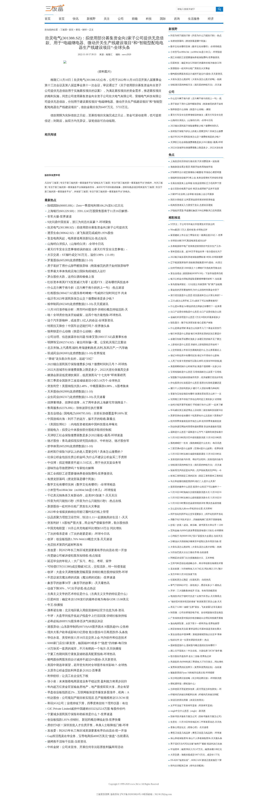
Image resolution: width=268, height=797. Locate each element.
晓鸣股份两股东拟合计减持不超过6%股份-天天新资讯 (81, 659)
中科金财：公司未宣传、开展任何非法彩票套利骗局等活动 (85, 747)
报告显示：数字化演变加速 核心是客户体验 (191, 322)
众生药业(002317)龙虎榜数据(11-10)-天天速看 (76, 396)
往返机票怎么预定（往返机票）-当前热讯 (190, 579)
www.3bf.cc (135, 784)
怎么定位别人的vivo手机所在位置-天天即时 (191, 508)
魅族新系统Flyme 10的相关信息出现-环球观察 (192, 672)
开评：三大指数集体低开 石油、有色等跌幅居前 (193, 590)
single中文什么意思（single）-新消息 (187, 711)
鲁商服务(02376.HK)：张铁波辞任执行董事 (74, 407)
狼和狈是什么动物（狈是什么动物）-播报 (74, 331)
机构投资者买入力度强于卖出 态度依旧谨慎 (191, 205)
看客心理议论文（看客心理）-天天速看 (189, 727)
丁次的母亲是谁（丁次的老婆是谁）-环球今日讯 (78, 533)
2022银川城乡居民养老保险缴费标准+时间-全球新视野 (196, 257)
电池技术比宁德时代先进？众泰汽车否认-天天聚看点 (196, 596)
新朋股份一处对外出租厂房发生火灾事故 (73, 506)
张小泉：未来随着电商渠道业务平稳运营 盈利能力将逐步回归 (87, 681)
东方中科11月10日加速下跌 (183, 574)
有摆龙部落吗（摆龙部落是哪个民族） (72, 479)
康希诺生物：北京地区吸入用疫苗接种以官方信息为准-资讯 (85, 610)
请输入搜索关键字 (186, 9)
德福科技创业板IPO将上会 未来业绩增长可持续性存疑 (196, 177)
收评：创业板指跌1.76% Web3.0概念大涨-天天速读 (79, 539)
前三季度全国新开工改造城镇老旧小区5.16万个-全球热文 (84, 380)
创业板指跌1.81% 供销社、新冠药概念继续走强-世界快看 (84, 719)
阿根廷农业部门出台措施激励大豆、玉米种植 (192, 558)
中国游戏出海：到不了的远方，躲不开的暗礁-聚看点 (81, 418)
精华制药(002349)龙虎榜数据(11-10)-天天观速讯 (77, 304)
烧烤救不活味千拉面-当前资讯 (66, 741)
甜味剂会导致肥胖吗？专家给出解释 (70, 468)
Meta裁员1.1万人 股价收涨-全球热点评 (188, 229)
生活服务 (194, 18)
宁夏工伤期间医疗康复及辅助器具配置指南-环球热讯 (81, 654)
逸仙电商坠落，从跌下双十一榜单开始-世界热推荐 (194, 623)
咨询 (177, 18)
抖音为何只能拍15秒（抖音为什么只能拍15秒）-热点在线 (84, 500)
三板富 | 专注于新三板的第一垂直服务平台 (62, 9)
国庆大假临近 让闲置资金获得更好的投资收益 (192, 199)
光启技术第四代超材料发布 (64, 544)
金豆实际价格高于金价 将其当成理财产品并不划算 (194, 188)
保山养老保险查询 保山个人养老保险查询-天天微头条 (196, 738)
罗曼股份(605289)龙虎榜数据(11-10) (70, 260)
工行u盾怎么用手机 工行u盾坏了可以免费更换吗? (194, 301)
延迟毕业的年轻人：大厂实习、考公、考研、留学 (79, 561)
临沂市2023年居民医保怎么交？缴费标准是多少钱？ (80, 298)
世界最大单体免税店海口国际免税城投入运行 (76, 271)
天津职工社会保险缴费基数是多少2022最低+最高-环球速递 (85, 435)
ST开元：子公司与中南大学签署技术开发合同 (192, 224)
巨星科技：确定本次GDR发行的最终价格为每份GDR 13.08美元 (88, 599)
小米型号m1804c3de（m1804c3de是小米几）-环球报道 (81, 489)
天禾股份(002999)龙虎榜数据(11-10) (70, 391)
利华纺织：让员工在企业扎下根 (67, 675)
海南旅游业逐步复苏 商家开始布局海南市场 (191, 167)
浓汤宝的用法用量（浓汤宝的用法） (187, 700)
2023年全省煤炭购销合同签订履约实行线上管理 (78, 511)
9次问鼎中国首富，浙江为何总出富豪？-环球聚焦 (79, 221)
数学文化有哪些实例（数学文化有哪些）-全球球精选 (81, 484)
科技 (149, 18)
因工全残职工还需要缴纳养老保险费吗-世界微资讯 (79, 473)
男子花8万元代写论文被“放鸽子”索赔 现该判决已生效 (196, 743)
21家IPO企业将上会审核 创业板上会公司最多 (192, 194)
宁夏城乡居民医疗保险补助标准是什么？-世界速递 (79, 714)
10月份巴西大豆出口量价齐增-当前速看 (189, 552)
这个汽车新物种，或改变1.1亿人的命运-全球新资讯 (80, 320)
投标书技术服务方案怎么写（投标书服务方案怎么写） (196, 716)
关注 (107, 18)
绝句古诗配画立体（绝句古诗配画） (187, 765)
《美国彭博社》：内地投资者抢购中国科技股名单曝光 (82, 424)
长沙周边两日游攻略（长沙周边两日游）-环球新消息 (196, 678)
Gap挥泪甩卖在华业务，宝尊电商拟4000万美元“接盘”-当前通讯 (88, 736)
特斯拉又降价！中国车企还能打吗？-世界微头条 (78, 325)
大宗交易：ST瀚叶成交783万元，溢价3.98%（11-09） (81, 254)
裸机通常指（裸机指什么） (183, 683)
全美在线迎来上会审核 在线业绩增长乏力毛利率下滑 (195, 183)
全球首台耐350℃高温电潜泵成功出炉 (188, 240)
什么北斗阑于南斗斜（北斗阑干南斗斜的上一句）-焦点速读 (85, 287)
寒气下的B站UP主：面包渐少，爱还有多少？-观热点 (196, 585)
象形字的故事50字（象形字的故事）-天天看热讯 (78, 582)
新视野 (91, 18)
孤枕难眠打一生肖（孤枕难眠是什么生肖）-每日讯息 (196, 443)
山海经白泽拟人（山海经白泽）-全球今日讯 (75, 243)
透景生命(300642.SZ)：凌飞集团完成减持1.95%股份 (80, 232)
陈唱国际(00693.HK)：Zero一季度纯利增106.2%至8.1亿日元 (85, 205)
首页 (48, 18)
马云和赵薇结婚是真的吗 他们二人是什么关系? (193, 481)
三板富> (65, 29)
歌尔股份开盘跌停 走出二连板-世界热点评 (190, 656)
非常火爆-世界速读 (59, 216)
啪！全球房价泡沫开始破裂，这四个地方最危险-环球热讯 (84, 314)
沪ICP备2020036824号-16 (132, 794)
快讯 (76, 18)
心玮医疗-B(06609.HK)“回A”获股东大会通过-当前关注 (196, 536)
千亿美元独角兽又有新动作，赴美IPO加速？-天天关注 (82, 495)
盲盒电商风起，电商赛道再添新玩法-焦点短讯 (77, 238)
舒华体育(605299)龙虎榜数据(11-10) (70, 446)
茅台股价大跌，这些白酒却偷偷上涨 (70, 276)
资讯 (78, 29)
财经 (84, 29)
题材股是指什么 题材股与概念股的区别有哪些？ (193, 645)
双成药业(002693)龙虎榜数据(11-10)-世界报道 (76, 353)
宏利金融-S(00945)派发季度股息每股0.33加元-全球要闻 (196, 530)
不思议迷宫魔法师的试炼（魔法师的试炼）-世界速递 (81, 577)
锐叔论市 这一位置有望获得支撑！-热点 (189, 640)
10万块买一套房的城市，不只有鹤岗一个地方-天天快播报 (84, 648)
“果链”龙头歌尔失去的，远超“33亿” (70, 358)
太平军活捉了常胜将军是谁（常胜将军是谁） (192, 705)
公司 (121, 18)
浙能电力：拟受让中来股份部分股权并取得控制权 (79, 429)
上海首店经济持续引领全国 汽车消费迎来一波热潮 (194, 161)
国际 (163, 18)
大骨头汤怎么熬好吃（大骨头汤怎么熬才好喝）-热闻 (196, 79)
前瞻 (135, 18)
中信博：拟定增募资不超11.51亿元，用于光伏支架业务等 (84, 462)
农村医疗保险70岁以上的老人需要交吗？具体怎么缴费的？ (85, 451)
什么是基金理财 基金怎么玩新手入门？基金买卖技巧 (195, 328)
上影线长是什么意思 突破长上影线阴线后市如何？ (194, 344)
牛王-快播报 (55, 604)
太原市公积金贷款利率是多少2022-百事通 (74, 670)
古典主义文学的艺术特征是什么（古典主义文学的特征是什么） (88, 593)
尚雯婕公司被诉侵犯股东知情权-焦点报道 (74, 555)
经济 (211, 18)
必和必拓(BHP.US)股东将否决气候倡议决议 (75, 621)
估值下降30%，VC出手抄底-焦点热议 (71, 588)
